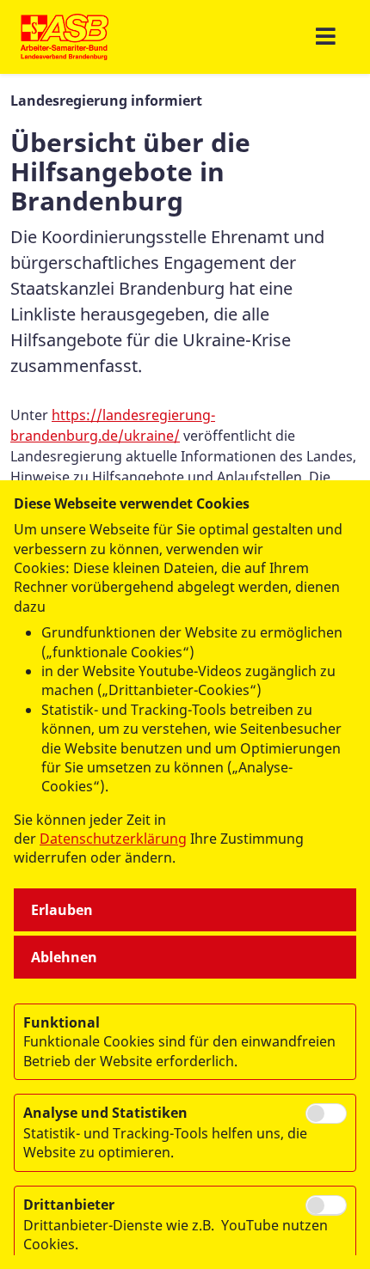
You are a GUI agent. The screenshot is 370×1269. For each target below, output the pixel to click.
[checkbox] (326, 1113)
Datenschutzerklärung (113, 838)
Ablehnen (64, 957)
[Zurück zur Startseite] (65, 37)
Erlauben (62, 909)
